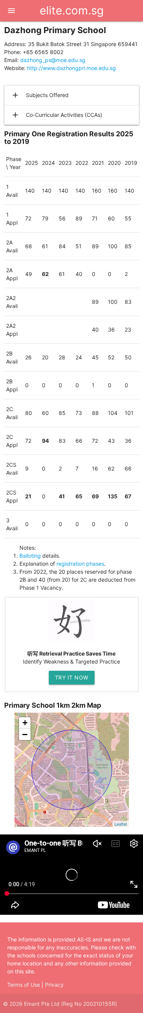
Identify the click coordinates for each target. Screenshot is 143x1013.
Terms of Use (23, 984)
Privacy (54, 984)
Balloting (30, 555)
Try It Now (71, 677)
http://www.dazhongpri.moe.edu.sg (71, 68)
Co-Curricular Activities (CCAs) (56, 115)
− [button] (24, 734)
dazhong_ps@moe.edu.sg (52, 60)
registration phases (80, 563)
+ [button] (24, 722)
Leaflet (120, 824)
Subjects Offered (40, 95)
